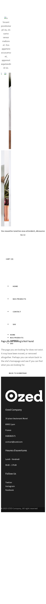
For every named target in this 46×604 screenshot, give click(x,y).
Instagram (10, 486)
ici (24, 235)
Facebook (9, 490)
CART (9, 259)
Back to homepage (18, 373)
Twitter (8, 482)
